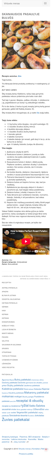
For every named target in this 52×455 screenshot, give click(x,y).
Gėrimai (5, 307)
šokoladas (39, 415)
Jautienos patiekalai (32, 385)
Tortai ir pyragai (9, 356)
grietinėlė (45, 383)
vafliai (47, 409)
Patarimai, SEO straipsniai (30, 436)
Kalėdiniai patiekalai (12, 388)
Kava (4, 310)
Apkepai (5, 291)
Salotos (5, 341)
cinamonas (35, 380)
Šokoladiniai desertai (18, 415)
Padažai (5, 337)
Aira (19, 76)
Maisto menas (7, 333)
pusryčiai (13, 401)
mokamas (8, 396)
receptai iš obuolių (29, 400)
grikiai (4, 385)
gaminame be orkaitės (34, 382)
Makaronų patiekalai (36, 392)
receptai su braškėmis (11, 405)
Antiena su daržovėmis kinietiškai (34, 278)
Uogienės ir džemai (10, 360)
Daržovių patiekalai (9, 382)
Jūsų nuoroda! (19, 441)
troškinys (30, 409)
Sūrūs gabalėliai (21, 409)
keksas (31, 389)
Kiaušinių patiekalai (16, 392)
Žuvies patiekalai (16, 419)
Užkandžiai (6, 363)
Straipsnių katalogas (10, 436)
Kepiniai (5, 314)
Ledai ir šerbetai (9, 329)
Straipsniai (6, 352)
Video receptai (8, 367)
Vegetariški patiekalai (27, 412)
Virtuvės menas (12, 3)
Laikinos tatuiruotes (19, 439)
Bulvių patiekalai (13, 264)
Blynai (11, 380)
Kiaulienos (5, 393)
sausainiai (6, 409)
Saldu (32, 405)
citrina (41, 380)
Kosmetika (32, 439)
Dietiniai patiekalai (9, 303)
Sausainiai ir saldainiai (11, 344)
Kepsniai (5, 318)
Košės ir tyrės (8, 326)
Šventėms (31, 416)
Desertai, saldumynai (11, 299)
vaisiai (4, 412)
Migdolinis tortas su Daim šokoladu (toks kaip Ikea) (25, 276)
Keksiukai (38, 389)
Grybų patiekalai (15, 385)
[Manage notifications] (46, 449)
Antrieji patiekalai (22, 262)
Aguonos (5, 379)
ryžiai (25, 405)
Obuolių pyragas (28, 396)
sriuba (13, 409)
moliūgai (18, 396)
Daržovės (21, 382)
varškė (13, 412)
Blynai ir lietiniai (9, 295)
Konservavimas (8, 322)
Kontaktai (36, 448)
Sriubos (5, 348)
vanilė (8, 413)
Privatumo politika (26, 453)
